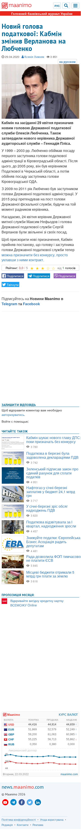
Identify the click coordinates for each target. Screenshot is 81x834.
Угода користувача (51, 819)
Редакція (7, 825)
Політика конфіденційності (19, 819)
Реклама (38, 825)
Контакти (22, 825)
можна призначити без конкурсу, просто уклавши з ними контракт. (35, 257)
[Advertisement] (40, 356)
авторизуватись (13, 414)
